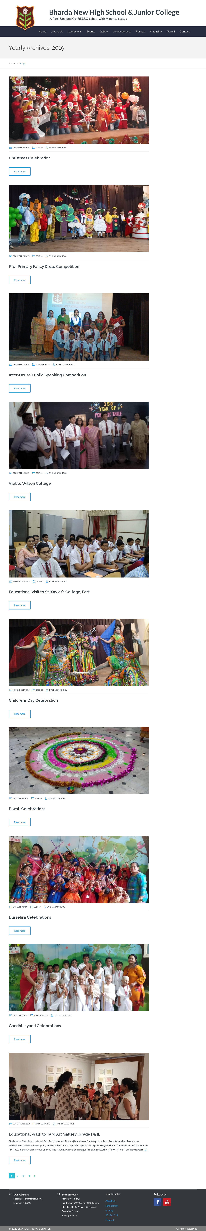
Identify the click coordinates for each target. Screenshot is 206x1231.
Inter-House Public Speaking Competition (47, 375)
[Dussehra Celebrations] (79, 869)
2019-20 (39, 148)
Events (90, 31)
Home (43, 31)
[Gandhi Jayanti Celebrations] (79, 977)
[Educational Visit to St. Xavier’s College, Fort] (79, 543)
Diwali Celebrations (27, 808)
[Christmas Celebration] (79, 109)
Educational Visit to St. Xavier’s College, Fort (49, 592)
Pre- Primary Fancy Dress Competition (44, 266)
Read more (19, 171)
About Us (57, 31)
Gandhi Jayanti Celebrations (35, 1025)
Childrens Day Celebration (33, 700)
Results (140, 31)
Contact (185, 31)
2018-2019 (111, 1215)
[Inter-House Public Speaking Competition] (79, 326)
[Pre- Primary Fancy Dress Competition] (79, 218)
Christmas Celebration (30, 158)
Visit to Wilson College (30, 483)
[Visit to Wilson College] (79, 435)
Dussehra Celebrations (30, 917)
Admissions (75, 31)
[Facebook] (157, 1202)
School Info (111, 1205)
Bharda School (59, 148)
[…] (145, 1149)
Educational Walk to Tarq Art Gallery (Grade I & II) (54, 1134)
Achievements (122, 31)
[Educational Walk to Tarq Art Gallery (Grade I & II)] (79, 1085)
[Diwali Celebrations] (79, 760)
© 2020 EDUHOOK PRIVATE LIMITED (30, 1228)
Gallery (104, 31)
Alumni (171, 31)
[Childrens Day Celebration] (79, 652)
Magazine (156, 31)
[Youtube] (167, 1202)
